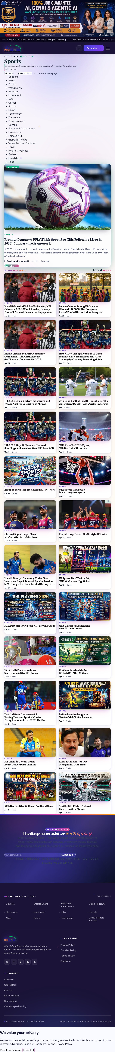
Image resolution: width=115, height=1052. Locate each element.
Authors (8, 990)
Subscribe (93, 48)
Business (10, 904)
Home (7, 56)
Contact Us (10, 984)
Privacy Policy (67, 945)
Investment (39, 912)
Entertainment (41, 904)
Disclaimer (65, 961)
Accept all (28, 1050)
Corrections (10, 1001)
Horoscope (11, 912)
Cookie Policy (42, 1043)
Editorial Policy (11, 995)
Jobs (63, 912)
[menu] (108, 48)
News (9, 918)
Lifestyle (93, 912)
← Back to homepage (47, 73)
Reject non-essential (11, 1050)
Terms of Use (67, 955)
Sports (37, 918)
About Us (9, 979)
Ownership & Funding (15, 1006)
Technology (67, 918)
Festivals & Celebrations (67, 905)
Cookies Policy (68, 950)
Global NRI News (97, 904)
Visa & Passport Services (96, 919)
